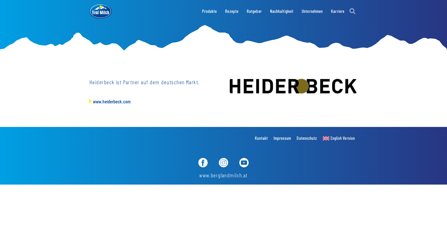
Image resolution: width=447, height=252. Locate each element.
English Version (343, 138)
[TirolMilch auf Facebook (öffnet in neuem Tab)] (203, 163)
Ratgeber (254, 11)
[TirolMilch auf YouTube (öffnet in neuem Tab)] (244, 163)
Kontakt (261, 138)
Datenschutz (307, 138)
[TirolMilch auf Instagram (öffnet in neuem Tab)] (223, 163)
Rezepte (231, 11)
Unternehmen (312, 11)
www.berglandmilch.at (223, 175)
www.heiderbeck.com (112, 101)
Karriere (337, 11)
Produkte (209, 11)
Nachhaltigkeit (281, 11)
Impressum (282, 138)
